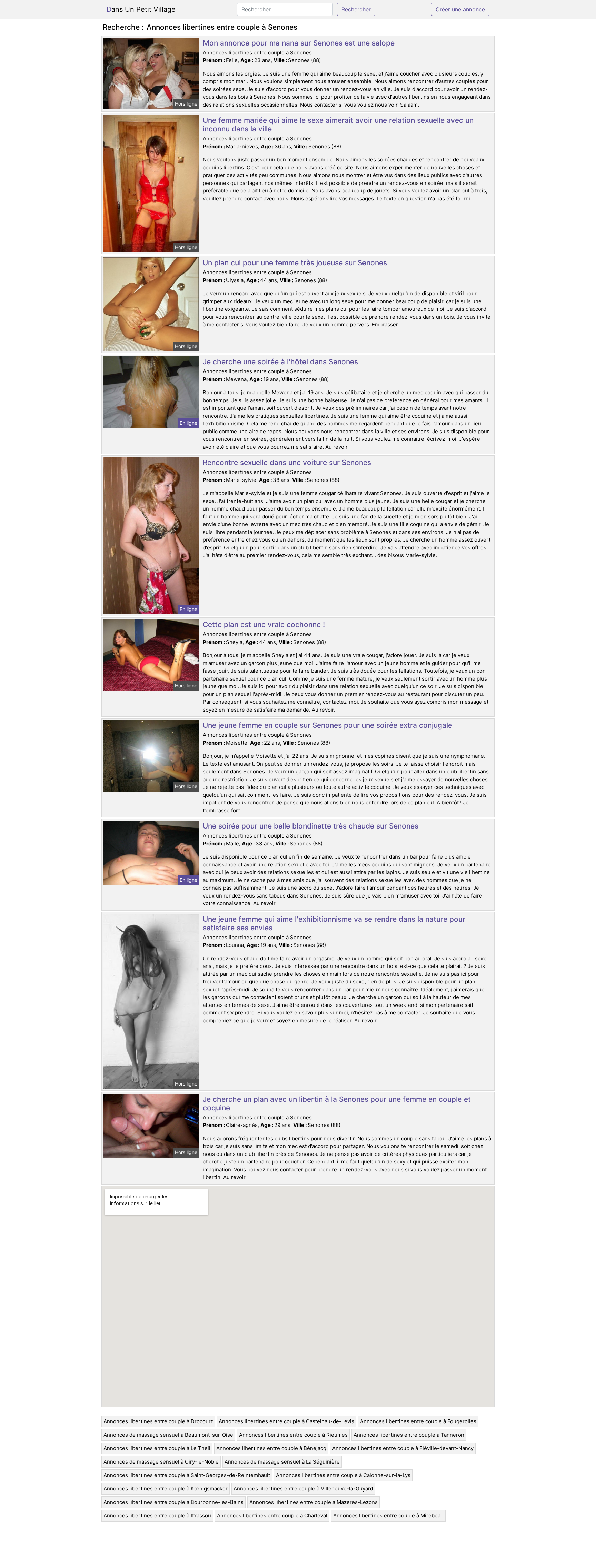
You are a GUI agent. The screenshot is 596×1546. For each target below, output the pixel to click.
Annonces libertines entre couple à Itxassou (157, 1515)
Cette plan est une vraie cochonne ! (264, 624)
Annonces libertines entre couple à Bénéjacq (271, 1448)
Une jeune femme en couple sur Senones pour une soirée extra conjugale (327, 725)
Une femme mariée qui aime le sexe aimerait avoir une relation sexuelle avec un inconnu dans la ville (338, 124)
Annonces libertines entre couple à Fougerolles (418, 1421)
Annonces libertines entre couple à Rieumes (293, 1434)
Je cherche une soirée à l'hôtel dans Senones (280, 361)
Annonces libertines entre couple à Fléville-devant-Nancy (403, 1448)
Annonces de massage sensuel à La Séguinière (282, 1461)
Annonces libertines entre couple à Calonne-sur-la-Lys (343, 1475)
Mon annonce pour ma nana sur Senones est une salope (299, 43)
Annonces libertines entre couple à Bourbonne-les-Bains (173, 1502)
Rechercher (356, 9)
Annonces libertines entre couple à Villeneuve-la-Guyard (303, 1488)
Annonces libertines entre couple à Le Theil (156, 1448)
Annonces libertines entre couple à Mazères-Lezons (313, 1502)
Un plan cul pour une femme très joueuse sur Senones (295, 262)
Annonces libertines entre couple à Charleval (272, 1515)
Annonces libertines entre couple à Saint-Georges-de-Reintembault (186, 1475)
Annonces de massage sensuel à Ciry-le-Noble (161, 1461)
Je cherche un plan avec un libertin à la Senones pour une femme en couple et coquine (337, 1103)
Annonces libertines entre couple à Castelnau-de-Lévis (286, 1421)
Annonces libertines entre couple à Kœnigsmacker (165, 1488)
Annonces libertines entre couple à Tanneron (409, 1434)
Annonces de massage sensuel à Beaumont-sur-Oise (168, 1434)
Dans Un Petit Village (141, 9)
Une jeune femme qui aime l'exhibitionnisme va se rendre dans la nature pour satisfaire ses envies (334, 923)
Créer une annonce (460, 9)
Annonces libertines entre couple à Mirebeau (388, 1515)
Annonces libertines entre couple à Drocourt (158, 1421)
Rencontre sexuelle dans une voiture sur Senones (287, 462)
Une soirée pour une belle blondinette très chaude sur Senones (310, 826)
